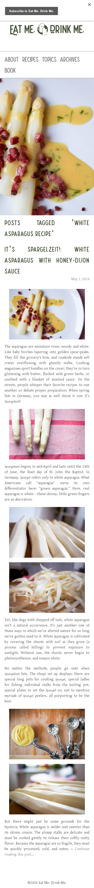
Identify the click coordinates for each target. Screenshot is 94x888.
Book (10, 70)
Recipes (30, 59)
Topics (49, 59)
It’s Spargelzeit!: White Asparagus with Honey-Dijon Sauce (47, 260)
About (12, 59)
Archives (70, 59)
